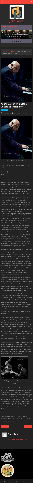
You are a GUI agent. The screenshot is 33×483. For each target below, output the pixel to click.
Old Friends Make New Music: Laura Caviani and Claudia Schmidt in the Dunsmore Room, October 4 (29, 427)
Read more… (16, 38)
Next (30, 34)
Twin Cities (4, 110)
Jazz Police (16, 21)
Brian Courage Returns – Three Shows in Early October (6, 427)
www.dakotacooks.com (7, 421)
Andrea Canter (17, 113)
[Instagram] (8, 437)
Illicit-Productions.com (23, 481)
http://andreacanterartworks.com (17, 440)
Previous (3, 34)
